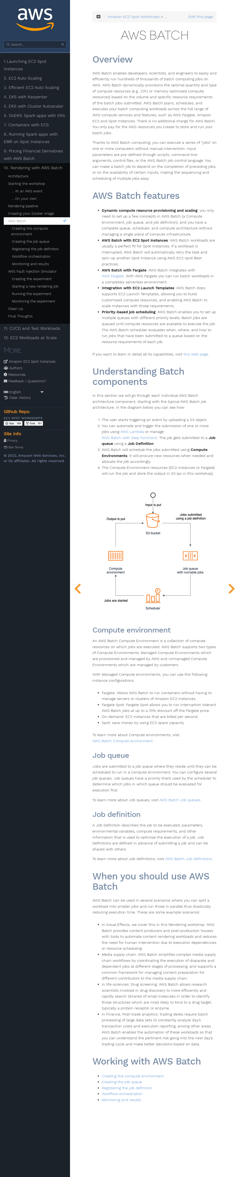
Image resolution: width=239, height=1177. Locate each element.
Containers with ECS (26, 125)
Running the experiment (31, 294)
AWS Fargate (113, 276)
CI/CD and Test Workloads (32, 328)
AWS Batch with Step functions (129, 438)
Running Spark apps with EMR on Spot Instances (31, 138)
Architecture (18, 176)
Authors (15, 368)
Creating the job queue (30, 241)
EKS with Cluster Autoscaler (33, 106)
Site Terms (15, 447)
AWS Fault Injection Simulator (32, 271)
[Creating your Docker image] (77, 588)
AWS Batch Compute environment (122, 741)
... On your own (24, 199)
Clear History (19, 398)
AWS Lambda (132, 432)
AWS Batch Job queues (179, 800)
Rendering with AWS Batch (33, 167)
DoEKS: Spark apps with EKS (34, 115)
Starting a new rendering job (35, 286)
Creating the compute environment (29, 231)
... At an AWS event (27, 191)
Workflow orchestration (31, 256)
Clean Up (15, 309)
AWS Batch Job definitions (188, 859)
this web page (195, 354)
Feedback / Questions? (26, 381)
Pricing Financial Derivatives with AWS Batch (33, 155)
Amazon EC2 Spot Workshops (134, 17)
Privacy (12, 440)
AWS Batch (17, 221)
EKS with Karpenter (25, 97)
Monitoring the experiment (33, 301)
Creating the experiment (32, 279)
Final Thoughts (20, 316)
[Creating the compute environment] (231, 588)
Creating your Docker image (31, 213)
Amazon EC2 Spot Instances (32, 361)
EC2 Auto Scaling (23, 78)
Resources (16, 374)
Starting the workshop (26, 184)
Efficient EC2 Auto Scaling (31, 87)
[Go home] (35, 20)
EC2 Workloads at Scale (30, 337)
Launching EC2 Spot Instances (25, 65)
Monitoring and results (30, 264)
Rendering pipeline (23, 206)
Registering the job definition (35, 249)
